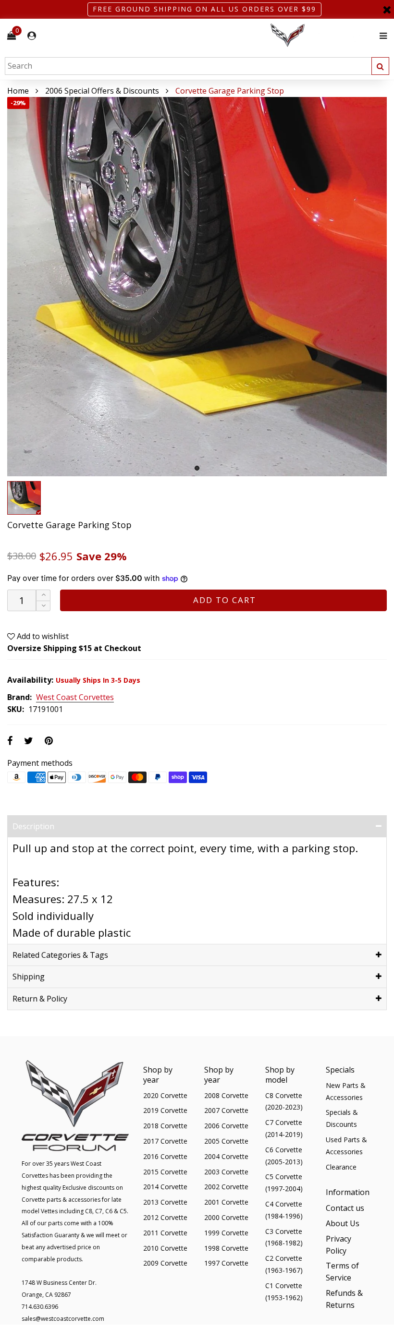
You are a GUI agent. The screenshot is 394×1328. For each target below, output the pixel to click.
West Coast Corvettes (75, 697)
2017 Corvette (165, 1141)
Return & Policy (39, 998)
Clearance (341, 1166)
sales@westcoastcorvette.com (63, 1319)
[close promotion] (387, 9)
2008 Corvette (226, 1095)
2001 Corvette (226, 1202)
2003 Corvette (226, 1171)
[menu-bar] (381, 36)
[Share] (9, 740)
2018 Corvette (165, 1125)
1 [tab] (197, 468)
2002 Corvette (226, 1186)
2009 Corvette (165, 1263)
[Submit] (380, 66)
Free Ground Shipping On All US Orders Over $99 (204, 8)
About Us (342, 1223)
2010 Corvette (165, 1248)
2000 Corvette (226, 1217)
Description (33, 826)
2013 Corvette (165, 1202)
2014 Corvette (165, 1186)
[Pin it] (49, 740)
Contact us (345, 1208)
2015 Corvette (165, 1171)
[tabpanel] (197, 286)
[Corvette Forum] (322, 36)
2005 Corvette (226, 1141)
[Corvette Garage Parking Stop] (197, 286)
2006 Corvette (226, 1125)
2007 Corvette (226, 1110)
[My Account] (32, 36)
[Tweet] (28, 740)
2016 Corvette (165, 1156)
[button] (43, 606)
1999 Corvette (226, 1232)
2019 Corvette (165, 1110)
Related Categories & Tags (60, 955)
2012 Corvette (165, 1217)
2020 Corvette (165, 1095)
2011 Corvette (165, 1232)
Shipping (28, 976)
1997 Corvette (226, 1263)
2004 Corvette (226, 1156)
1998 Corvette (226, 1248)
